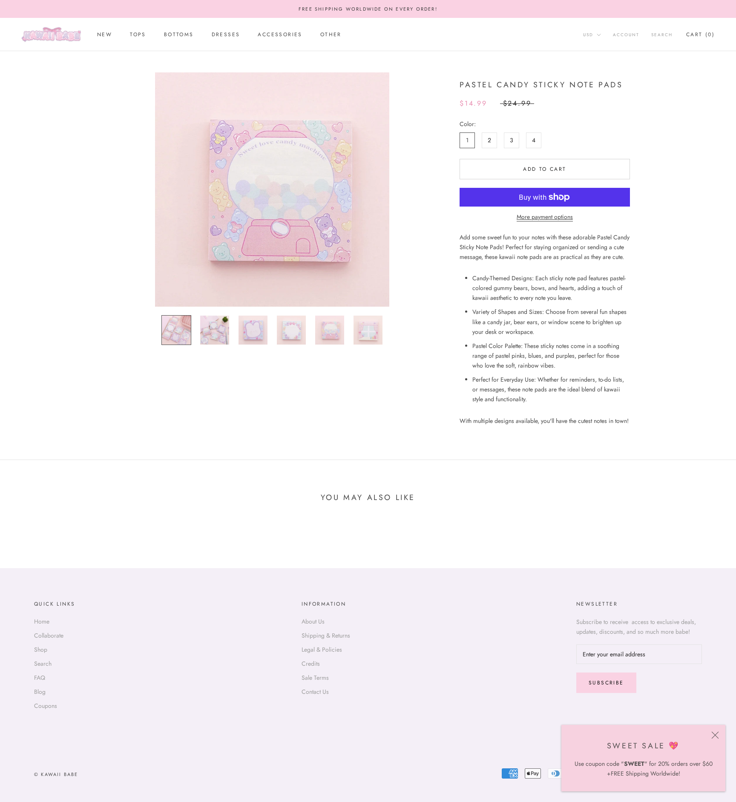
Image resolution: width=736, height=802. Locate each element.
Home (41, 621)
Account (626, 35)
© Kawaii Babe (56, 774)
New (104, 35)
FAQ (39, 677)
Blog (40, 691)
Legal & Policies (322, 649)
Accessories (280, 35)
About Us (313, 621)
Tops (138, 35)
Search (662, 35)
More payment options (545, 217)
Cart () (700, 35)
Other (331, 35)
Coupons (45, 705)
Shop (40, 649)
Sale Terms (315, 677)
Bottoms (179, 35)
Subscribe (606, 683)
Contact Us (315, 691)
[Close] (715, 735)
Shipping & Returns (326, 635)
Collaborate (48, 635)
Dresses (226, 35)
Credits (311, 663)
